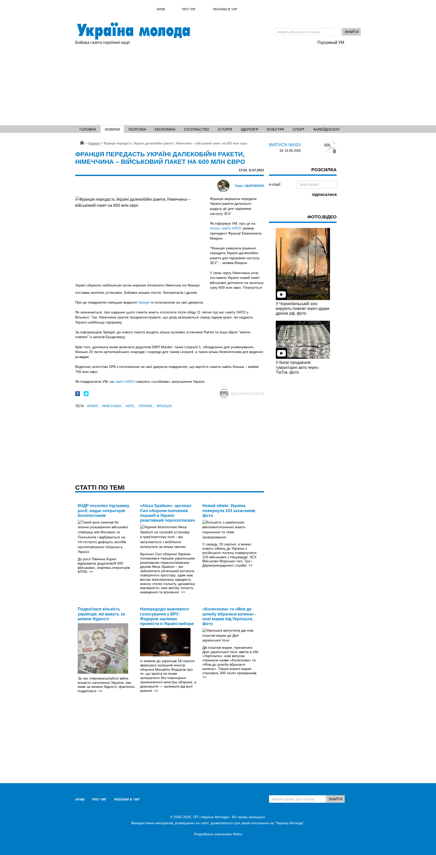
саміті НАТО (124, 381)
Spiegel (144, 302)
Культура (275, 129)
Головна (87, 129)
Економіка (165, 129)
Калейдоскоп (326, 129)
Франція (164, 406)
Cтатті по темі (100, 487)
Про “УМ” (189, 9)
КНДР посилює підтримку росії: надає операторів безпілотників (103, 510)
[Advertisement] (218, 83)
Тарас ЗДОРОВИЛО (249, 186)
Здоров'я (249, 129)
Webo (237, 834)
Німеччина (112, 406)
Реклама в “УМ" (225, 9)
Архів (160, 9)
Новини (112, 129)
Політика (137, 129)
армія (93, 406)
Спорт (299, 129)
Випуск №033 (285, 144)
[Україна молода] (133, 31)
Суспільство (196, 129)
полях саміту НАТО (225, 228)
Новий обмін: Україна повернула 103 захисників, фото (229, 510)
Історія (225, 129)
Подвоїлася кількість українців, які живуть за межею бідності (101, 614)
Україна (146, 406)
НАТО (131, 406)
